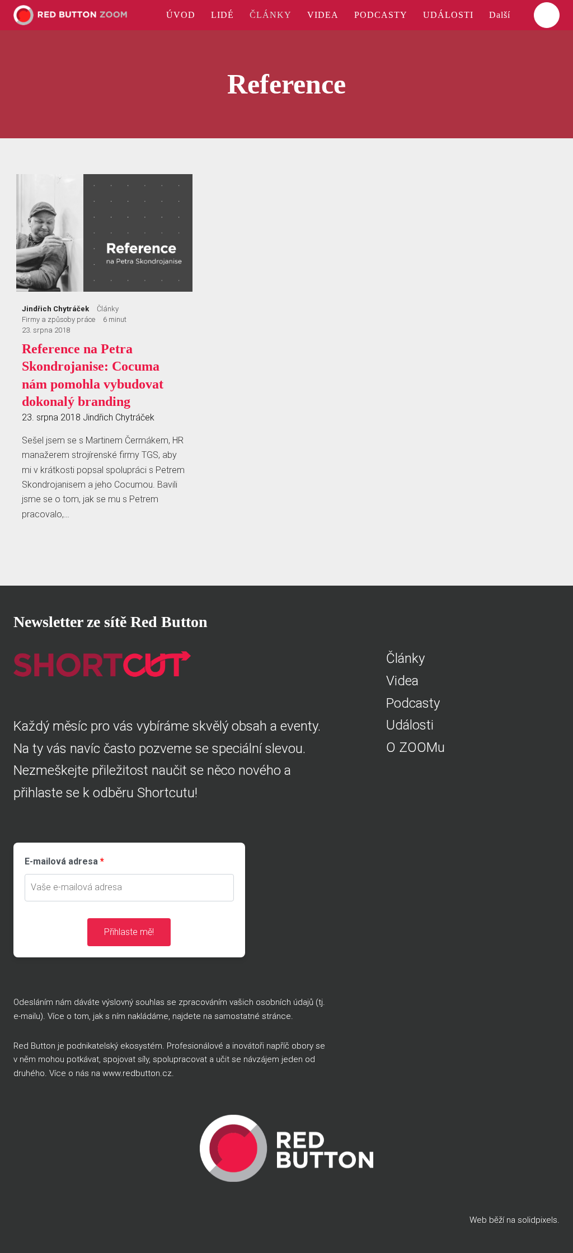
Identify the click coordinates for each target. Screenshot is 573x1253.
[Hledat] (547, 15)
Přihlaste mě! (129, 932)
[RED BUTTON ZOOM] (70, 15)
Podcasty (413, 703)
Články (405, 658)
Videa (402, 681)
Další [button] (501, 15)
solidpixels (537, 1220)
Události (410, 725)
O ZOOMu (415, 747)
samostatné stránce (252, 1016)
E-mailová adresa (61, 861)
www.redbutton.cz (137, 1073)
